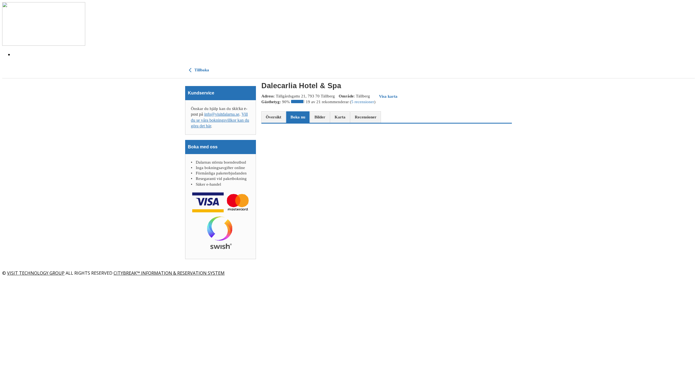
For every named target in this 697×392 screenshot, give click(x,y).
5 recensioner (362, 102)
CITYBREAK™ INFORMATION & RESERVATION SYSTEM (169, 273)
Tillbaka (201, 70)
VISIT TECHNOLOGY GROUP (36, 273)
